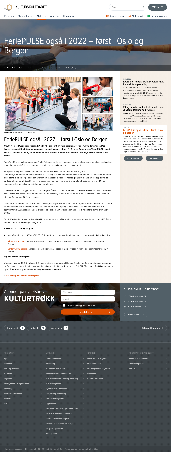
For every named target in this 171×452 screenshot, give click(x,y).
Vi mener (55, 16)
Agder (6, 358)
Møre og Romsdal (11, 368)
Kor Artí (132, 368)
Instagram (56, 328)
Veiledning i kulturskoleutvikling (59, 423)
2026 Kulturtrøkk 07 (136, 296)
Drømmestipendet (136, 363)
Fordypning (50, 363)
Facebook (12, 328)
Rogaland (8, 378)
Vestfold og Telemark (13, 393)
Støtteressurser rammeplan (57, 418)
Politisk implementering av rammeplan (62, 408)
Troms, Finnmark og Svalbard (16, 383)
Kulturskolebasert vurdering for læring (62, 378)
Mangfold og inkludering (56, 393)
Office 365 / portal (50, 448)
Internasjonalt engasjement (98, 368)
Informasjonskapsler (14, 448)
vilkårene (92, 305)
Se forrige (134, 158)
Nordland (8, 373)
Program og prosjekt (54, 428)
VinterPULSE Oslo (16, 241)
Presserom (92, 373)
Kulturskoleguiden (53, 383)
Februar (37, 68)
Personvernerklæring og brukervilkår (81, 448)
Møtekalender (25, 16)
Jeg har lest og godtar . (81, 305)
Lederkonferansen (53, 358)
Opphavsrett (51, 403)
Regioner (9, 16)
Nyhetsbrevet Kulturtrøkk (56, 388)
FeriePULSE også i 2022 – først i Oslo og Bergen (60, 68)
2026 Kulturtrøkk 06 (136, 301)
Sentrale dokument (95, 378)
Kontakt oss (69, 16)
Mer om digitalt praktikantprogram (22, 275)
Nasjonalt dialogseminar (56, 398)
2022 (29, 68)
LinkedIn (34, 328)
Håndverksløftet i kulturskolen (58, 373)
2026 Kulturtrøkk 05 (136, 306)
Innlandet (8, 363)
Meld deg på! (86, 312)
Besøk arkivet (134, 314)
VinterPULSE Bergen (17, 248)
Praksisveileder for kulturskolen (59, 413)
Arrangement (51, 433)
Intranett (32, 448)
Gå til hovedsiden (10, 68)
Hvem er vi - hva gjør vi (97, 358)
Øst (5, 403)
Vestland (7, 398)
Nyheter (41, 16)
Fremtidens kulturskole (55, 368)
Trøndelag (8, 388)
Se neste (153, 158)
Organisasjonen (94, 363)
